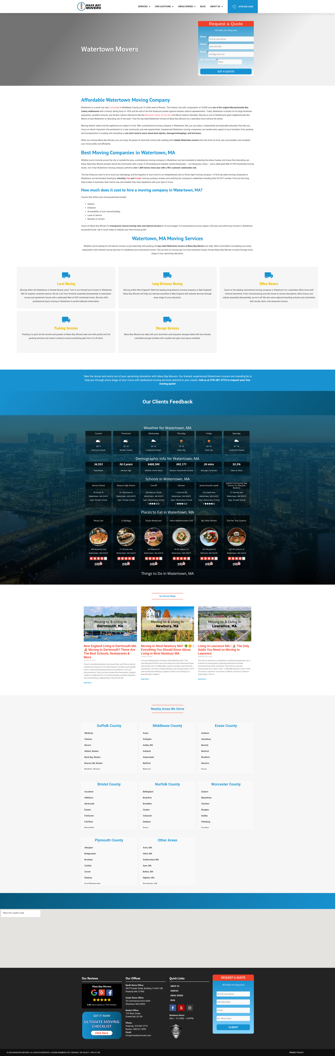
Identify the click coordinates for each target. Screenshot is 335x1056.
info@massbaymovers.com (138, 1035)
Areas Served (185, 6)
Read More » (88, 683)
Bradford (205, 757)
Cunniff (153, 485)
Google (138, 178)
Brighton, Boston (92, 769)
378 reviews (110, 1004)
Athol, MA (147, 853)
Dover (145, 828)
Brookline (147, 803)
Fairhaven (89, 815)
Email (204, 52)
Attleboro (88, 797)
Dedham (147, 821)
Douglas (205, 809)
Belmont (147, 769)
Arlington (147, 739)
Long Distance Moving (167, 283)
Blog (202, 6)
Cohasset (147, 815)
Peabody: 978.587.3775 (137, 1026)
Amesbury (206, 739)
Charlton (205, 803)
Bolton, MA (148, 871)
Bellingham (148, 791)
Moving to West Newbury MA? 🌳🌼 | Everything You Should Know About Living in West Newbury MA (167, 649)
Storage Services (167, 328)
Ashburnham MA (151, 859)
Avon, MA (147, 847)
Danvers (205, 763)
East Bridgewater (92, 883)
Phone (204, 44)
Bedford (146, 763)
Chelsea (88, 739)
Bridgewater (90, 853)
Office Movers (269, 283)
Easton (87, 809)
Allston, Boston (91, 751)
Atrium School (98, 485)
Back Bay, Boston (92, 757)
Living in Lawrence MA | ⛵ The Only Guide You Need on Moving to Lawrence (223, 649)
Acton (145, 733)
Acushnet (88, 791)
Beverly (204, 745)
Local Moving (66, 283)
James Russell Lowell (209, 485)
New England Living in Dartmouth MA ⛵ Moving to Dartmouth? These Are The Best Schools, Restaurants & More (110, 651)
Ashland (147, 751)
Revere (87, 745)
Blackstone (206, 797)
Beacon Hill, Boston (93, 763)
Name (204, 36)
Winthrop (88, 733)
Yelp (128, 178)
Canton (146, 809)
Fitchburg (205, 821)
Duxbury (88, 877)
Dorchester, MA (150, 883)
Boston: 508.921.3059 (136, 1029)
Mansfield (89, 828)
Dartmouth (89, 803)
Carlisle (87, 865)
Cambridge (114, 107)
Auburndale (148, 757)
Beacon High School (126, 485)
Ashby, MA (148, 745)
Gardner (205, 828)
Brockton (88, 859)
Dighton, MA (148, 877)
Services (143, 6)
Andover (205, 733)
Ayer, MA (147, 865)
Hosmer (181, 485)
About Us (215, 6)
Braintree (147, 797)
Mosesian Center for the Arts (158, 115)
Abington (88, 847)
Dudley (204, 815)
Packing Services (66, 328)
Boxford (205, 751)
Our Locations (163, 6)
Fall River (88, 821)
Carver (87, 871)
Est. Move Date (209, 59)
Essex (204, 769)
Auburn (204, 791)
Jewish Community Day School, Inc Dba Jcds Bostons (236, 485)
